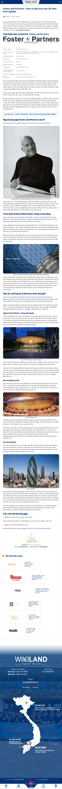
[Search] (60, 2)
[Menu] (2, 2)
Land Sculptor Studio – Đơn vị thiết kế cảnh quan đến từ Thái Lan (34, 617)
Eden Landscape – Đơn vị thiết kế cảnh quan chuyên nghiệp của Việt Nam (38, 577)
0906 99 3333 (21, 674)
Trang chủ (7, 16)
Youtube (36, 687)
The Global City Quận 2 (23, 30)
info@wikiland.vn (30, 682)
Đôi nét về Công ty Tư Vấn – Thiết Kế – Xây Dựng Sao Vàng (30, 630)
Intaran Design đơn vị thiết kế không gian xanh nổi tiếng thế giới (33, 604)
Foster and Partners (39, 34)
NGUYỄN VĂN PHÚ (18, 779)
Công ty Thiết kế (16, 16)
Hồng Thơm (24, 546)
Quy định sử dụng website (25, 781)
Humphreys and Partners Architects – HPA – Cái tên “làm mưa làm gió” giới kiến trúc (42, 590)
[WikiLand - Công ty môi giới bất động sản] (31, 2)
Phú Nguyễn (43, 546)
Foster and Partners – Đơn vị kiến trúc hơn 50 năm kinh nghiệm (36, 114)
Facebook (26, 687)
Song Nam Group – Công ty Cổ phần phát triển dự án (28, 564)
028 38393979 (48, 672)
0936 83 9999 (22, 672)
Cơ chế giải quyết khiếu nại (40, 781)
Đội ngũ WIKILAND (30, 779)
